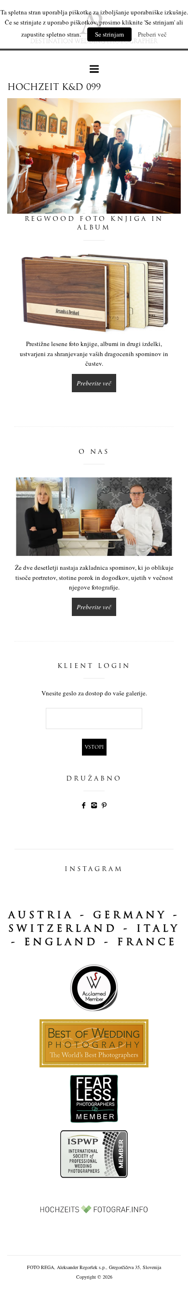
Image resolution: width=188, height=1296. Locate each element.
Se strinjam (109, 34)
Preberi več (152, 34)
